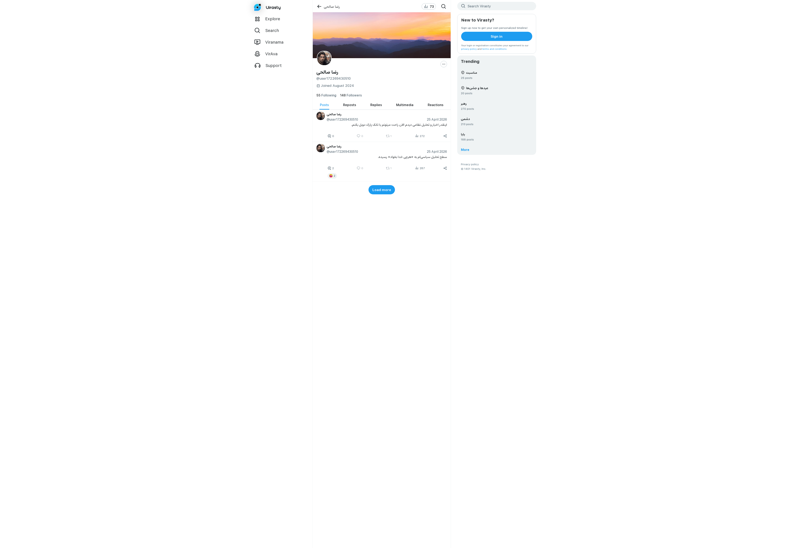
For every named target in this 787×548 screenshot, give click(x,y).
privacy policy (469, 48)
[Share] (445, 136)
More (465, 149)
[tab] (324, 105)
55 (326, 95)
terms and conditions (494, 48)
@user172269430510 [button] (342, 119)
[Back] (319, 6)
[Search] (443, 6)
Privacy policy (470, 164)
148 (351, 95)
